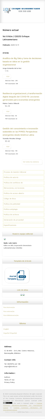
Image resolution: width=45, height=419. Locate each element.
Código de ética (10, 198)
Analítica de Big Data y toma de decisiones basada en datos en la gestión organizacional (22, 62)
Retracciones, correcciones (14, 188)
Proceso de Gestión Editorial (15, 172)
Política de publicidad (12, 204)
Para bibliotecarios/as (11, 315)
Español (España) (10, 333)
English (6, 329)
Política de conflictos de (13, 183)
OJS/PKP (19, 412)
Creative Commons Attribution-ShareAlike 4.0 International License (22, 405)
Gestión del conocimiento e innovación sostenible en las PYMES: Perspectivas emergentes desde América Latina (20, 132)
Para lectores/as (9, 307)
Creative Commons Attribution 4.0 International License (22, 409)
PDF (7, 76)
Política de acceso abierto (14, 193)
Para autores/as (8, 311)
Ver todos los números (31, 162)
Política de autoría (11, 177)
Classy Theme (25, 412)
